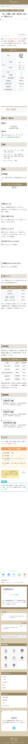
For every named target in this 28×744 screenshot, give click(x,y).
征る (2, 137)
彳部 (15, 10)
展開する (13, 109)
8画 (3, 10)
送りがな (22, 659)
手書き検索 (5, 697)
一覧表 (4, 679)
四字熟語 (4, 682)
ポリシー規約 (14, 740)
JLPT (14, 667)
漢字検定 (6, 667)
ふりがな (14, 659)
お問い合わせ (5, 705)
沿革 (3, 703)
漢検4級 (21, 10)
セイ (21, 60)
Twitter (4, 604)
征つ (6, 137)
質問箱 (4, 687)
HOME (14, 738)
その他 (4, 676)
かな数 (6, 659)
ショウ (23, 62)
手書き (6, 652)
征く (22, 135)
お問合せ (8, 487)
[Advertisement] (14, 98)
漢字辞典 (4, 700)
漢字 (9, 580)
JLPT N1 (9, 10)
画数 (14, 652)
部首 (22, 652)
